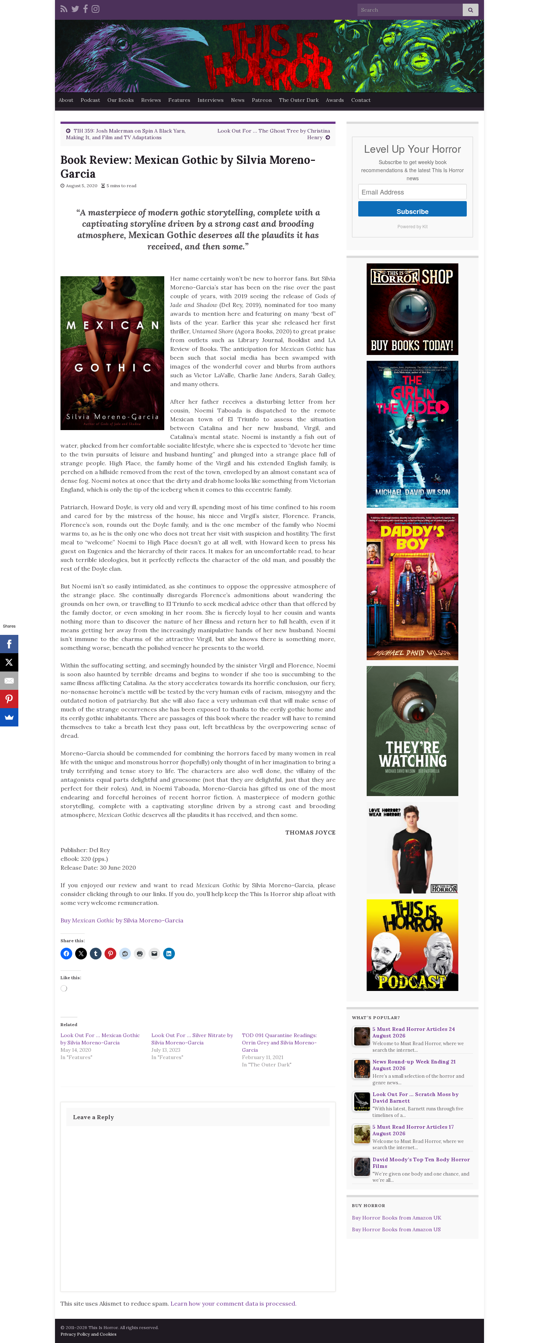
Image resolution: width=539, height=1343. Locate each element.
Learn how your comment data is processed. (233, 1303)
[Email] (9, 681)
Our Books (120, 100)
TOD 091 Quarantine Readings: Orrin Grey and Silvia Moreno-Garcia (279, 1042)
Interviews (211, 100)
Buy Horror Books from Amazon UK (396, 1217)
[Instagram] (95, 8)
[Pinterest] (9, 699)
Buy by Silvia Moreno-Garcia (121, 920)
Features (179, 100)
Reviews (151, 100)
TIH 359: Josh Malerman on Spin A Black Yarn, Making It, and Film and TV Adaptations (126, 134)
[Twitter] (75, 8)
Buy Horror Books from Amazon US (396, 1229)
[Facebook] (85, 8)
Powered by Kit (412, 226)
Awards (335, 100)
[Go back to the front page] (269, 56)
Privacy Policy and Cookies (88, 1334)
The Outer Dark (299, 100)
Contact (361, 100)
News (238, 100)
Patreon (262, 100)
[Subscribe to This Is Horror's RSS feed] (63, 8)
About (66, 100)
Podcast (90, 100)
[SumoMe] (9, 717)
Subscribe (413, 211)
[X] (9, 662)
